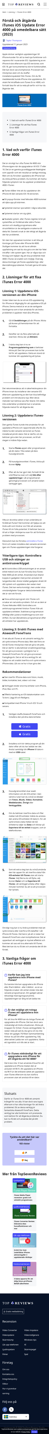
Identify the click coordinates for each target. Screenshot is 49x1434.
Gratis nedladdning (14, 1311)
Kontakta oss (8, 1374)
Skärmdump (8, 1339)
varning (5, 1393)
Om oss (5, 1369)
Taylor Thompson (14, 40)
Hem (4, 12)
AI (25, 1344)
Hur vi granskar (9, 1388)
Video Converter (9, 1330)
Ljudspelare (19, 1180)
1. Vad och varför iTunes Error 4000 (25, 120)
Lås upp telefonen (22, 1235)
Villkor (5, 1383)
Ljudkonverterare (21, 1206)
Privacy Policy (25, 1432)
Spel (26, 1354)
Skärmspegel (30, 1349)
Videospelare (8, 1335)
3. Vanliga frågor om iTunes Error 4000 (24, 133)
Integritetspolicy (9, 1379)
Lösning (11, 12)
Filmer (5, 1354)
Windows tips (30, 1339)
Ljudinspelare (8, 1349)
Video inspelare (31, 1330)
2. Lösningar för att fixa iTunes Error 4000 (23, 126)
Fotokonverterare (21, 1264)
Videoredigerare (31, 1335)
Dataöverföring (9, 48)
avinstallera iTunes (34, 541)
